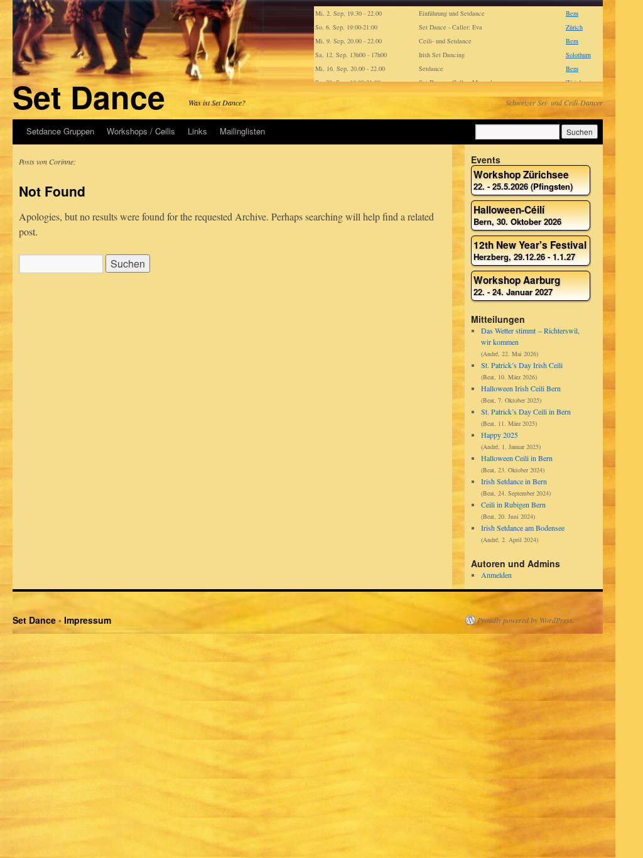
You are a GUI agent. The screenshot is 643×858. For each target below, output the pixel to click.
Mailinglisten (242, 131)
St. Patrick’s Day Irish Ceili (522, 365)
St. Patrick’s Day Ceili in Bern (526, 411)
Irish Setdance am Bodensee (523, 528)
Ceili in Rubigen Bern (513, 504)
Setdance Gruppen (60, 131)
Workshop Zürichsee (523, 180)
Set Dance (89, 96)
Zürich (574, 27)
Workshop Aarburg (516, 286)
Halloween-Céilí (517, 215)
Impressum (87, 620)
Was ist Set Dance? (217, 102)
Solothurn (578, 54)
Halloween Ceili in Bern (517, 458)
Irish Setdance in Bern (514, 481)
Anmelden (496, 575)
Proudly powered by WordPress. (526, 620)
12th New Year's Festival (529, 251)
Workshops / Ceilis (141, 131)
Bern (572, 13)
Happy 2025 (499, 435)
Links (197, 131)
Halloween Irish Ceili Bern (521, 388)
